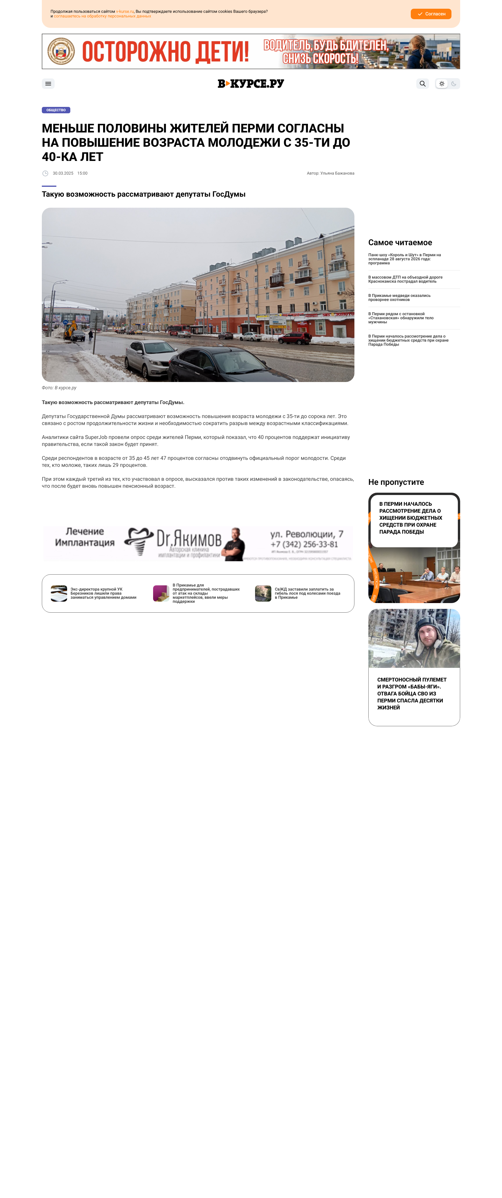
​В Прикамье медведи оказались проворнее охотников (399, 298)
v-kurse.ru (125, 11)
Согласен (435, 14)
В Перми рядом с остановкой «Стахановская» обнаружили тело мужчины (401, 318)
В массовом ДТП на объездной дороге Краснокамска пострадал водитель (405, 279)
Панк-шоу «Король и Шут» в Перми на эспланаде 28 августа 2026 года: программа (404, 259)
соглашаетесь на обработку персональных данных (102, 16)
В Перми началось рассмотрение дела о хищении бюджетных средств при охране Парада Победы (408, 340)
